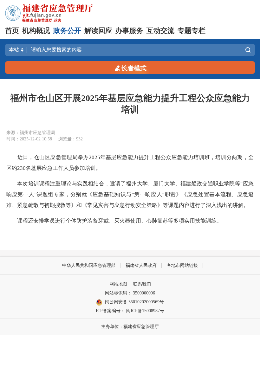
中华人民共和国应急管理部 (88, 265)
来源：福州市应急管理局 (30, 132)
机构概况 (36, 31)
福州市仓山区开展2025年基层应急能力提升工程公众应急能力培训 (130, 103)
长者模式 (133, 68)
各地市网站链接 (182, 265)
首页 (12, 31)
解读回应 (98, 31)
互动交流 (160, 31)
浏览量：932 (70, 139)
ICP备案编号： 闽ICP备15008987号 (130, 310)
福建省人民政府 (141, 265)
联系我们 (142, 284)
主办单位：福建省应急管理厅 (130, 326)
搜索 (246, 50)
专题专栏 (191, 31)
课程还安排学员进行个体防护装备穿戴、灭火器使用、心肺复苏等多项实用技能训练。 (119, 221)
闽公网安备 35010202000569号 (134, 302)
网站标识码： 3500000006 (130, 293)
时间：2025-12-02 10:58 (29, 139)
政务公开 (67, 31)
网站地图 (118, 284)
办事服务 (129, 31)
